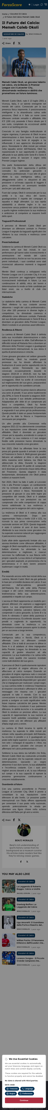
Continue (24, 1100)
